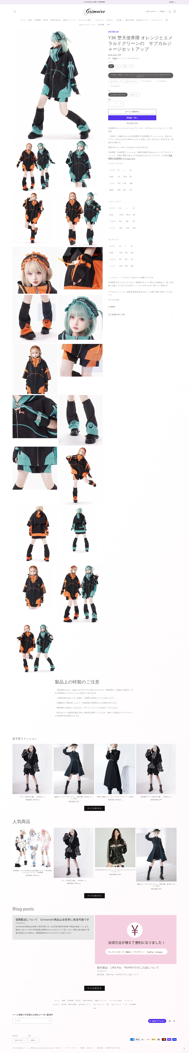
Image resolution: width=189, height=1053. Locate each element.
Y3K (94, 1008)
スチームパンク (98, 1004)
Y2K (107, 1004)
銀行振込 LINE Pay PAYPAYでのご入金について (128, 967)
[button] (14, 11)
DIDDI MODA (87, 1000)
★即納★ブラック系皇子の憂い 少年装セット (156, 797)
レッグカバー (162, 81)
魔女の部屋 (72, 1004)
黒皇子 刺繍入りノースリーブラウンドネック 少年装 (115, 797)
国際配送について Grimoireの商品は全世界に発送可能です (52, 919)
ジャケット (114, 81)
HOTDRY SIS (113, 31)
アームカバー (116, 86)
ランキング (128, 1000)
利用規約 (82, 1048)
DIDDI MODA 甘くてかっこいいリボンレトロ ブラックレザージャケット (115, 871)
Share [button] (112, 307)
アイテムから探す (115, 1000)
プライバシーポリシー (71, 1048)
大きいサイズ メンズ (119, 1004)
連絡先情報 (100, 1048)
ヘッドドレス (147, 81)
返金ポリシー (59, 1048)
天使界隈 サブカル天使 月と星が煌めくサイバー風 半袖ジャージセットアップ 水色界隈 (32, 872)
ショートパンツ (130, 81)
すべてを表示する (95, 808)
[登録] (49, 1020)
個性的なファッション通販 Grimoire (29, 1048)
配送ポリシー (91, 1048)
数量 (109, 99)
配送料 (115, 58)
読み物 (63, 1004)
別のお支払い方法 (132, 123)
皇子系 (78, 1000)
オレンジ (134, 95)
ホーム (57, 1000)
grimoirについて (85, 1004)
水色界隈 (132, 1004)
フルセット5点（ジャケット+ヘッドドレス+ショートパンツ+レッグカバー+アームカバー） (141, 75)
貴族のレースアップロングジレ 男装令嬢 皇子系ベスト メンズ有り (74, 798)
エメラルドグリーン (117, 95)
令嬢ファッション (101, 1000)
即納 (63, 1000)
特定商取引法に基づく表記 (113, 1048)
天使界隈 (70, 1000)
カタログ (56, 1004)
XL (125, 66)
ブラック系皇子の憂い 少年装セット (32, 797)
